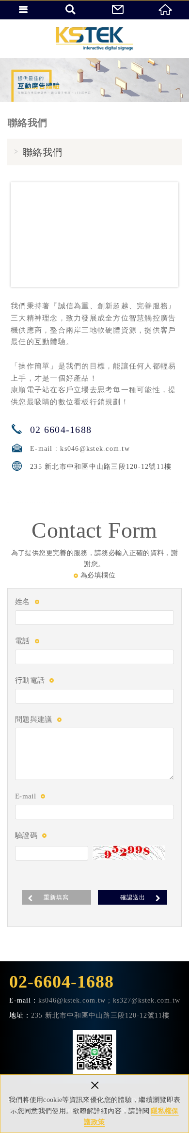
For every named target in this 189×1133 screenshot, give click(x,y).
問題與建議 (33, 719)
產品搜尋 (71, 9)
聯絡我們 (118, 9)
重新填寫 (56, 897)
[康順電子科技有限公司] (94, 38)
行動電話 (30, 680)
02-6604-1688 (61, 981)
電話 (22, 641)
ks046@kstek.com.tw (95, 448)
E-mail (25, 796)
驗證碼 (26, 835)
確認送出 (132, 897)
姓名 (22, 602)
